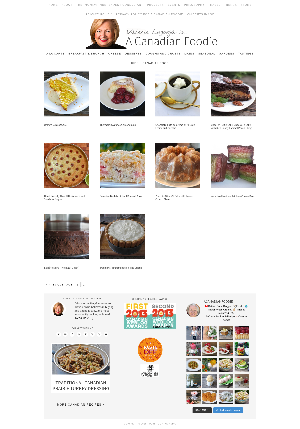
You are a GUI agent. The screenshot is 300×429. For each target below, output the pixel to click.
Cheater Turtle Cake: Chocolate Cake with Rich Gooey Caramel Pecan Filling (231, 126)
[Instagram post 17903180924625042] (193, 333)
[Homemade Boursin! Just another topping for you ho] (226, 397)
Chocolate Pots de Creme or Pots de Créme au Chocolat (175, 126)
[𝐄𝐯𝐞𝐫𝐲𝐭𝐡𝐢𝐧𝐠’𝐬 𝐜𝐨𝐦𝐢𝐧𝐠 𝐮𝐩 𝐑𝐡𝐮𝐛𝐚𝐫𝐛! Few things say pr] (226, 381)
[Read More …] (83, 318)
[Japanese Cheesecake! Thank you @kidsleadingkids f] (242, 381)
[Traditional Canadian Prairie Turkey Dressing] (81, 360)
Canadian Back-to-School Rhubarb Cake (121, 196)
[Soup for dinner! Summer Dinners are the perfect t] (242, 365)
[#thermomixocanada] (209, 349)
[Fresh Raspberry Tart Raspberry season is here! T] (242, 333)
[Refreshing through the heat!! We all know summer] (242, 349)
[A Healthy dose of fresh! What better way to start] (193, 381)
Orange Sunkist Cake (55, 125)
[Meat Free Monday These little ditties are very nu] (209, 397)
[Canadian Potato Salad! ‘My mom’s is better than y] (242, 397)
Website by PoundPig (162, 424)
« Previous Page (59, 284)
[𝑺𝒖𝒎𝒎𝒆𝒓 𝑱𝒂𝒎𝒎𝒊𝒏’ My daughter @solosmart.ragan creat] (226, 349)
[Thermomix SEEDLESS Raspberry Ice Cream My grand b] (193, 349)
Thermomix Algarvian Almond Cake (118, 125)
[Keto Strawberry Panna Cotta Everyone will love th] (193, 397)
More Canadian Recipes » (80, 404)
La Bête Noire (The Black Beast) (61, 267)
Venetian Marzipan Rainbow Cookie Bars (232, 196)
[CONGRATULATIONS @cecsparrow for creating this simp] (226, 333)
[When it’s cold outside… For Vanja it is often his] (193, 365)
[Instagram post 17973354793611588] (209, 333)
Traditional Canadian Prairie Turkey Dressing (80, 386)
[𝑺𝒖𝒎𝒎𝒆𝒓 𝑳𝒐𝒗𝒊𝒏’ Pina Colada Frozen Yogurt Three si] (209, 365)
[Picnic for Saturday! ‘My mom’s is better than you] (226, 365)
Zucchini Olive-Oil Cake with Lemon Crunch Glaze (174, 198)
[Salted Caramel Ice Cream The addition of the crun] (209, 381)
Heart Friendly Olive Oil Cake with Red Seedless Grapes (64, 197)
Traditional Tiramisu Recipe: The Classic (121, 267)
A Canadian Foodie (150, 34)
